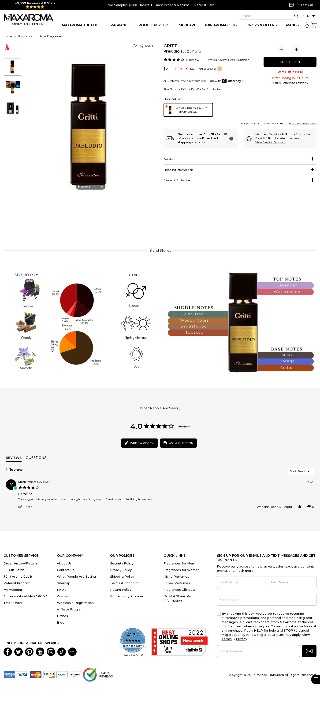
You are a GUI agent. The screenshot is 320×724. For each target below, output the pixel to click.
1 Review (192, 60)
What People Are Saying (76, 576)
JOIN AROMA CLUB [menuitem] (221, 25)
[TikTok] (61, 651)
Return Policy (120, 589)
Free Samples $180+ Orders (127, 5)
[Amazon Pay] (75, 674)
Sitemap (63, 583)
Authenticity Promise (126, 596)
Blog (60, 622)
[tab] (240, 159)
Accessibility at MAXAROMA (26, 596)
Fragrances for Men (179, 563)
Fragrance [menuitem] (119, 25)
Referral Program (17, 583)
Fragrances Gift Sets (180, 589)
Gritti (171, 46)
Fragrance (25, 36)
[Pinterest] (29, 651)
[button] (135, 45)
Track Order (13, 603)
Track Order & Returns (172, 5)
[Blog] (72, 651)
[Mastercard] (35, 674)
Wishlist (63, 596)
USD (306, 16)
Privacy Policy (121, 570)
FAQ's (61, 589)
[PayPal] (62, 674)
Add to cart (290, 62)
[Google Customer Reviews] (98, 674)
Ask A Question (239, 59)
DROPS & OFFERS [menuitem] (262, 25)
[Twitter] (18, 651)
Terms (227, 639)
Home (8, 36)
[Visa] (22, 674)
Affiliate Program (70, 609)
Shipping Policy (122, 576)
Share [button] (148, 45)
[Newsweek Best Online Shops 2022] (179, 642)
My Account (13, 589)
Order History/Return (20, 563)
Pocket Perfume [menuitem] (155, 25)
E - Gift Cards (14, 570)
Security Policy (121, 563)
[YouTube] (40, 651)
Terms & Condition (124, 583)
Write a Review (217, 59)
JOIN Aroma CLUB (18, 576)
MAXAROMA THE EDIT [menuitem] (80, 25)
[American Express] (9, 674)
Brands (62, 616)
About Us (64, 563)
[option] (188, 110)
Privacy (241, 639)
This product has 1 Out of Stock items (262, 123)
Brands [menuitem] (291, 25)
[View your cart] (313, 25)
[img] (220, 69)
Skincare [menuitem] (187, 25)
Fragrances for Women (182, 570)
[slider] (160, 223)
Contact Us (65, 570)
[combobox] (300, 471)
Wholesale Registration (75, 603)
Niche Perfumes (176, 576)
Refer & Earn (204, 5)
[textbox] (312, 473)
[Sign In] (306, 25)
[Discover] (49, 674)
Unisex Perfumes (177, 583)
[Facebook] (8, 651)
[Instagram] (51, 651)
